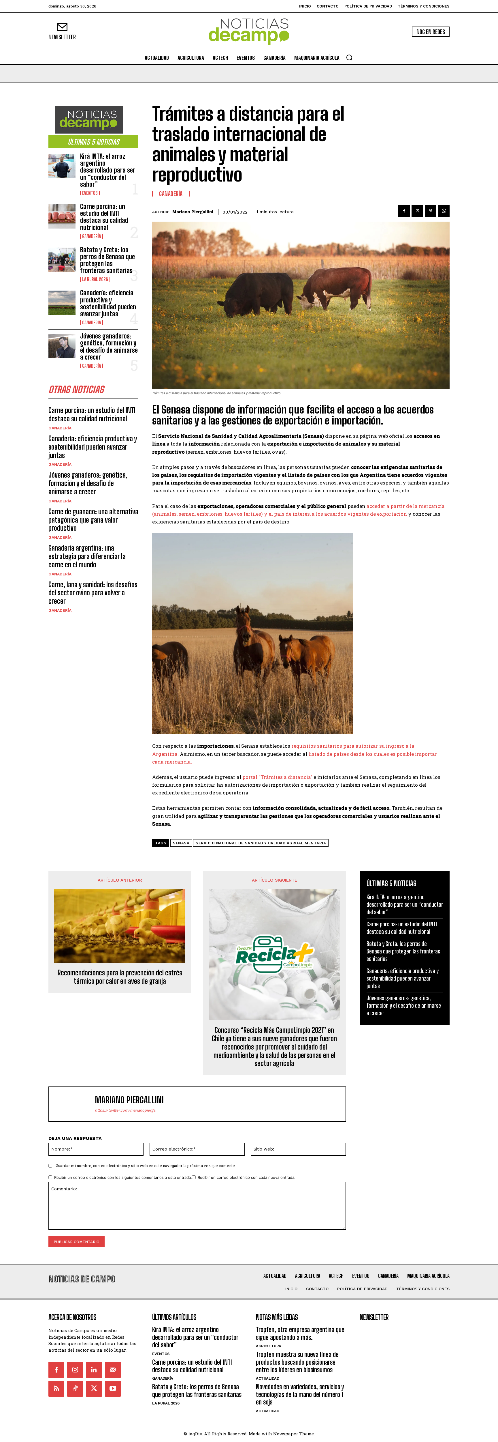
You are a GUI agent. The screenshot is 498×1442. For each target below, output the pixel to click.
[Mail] (113, 1370)
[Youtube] (113, 1389)
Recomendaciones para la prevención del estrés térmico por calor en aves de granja (120, 977)
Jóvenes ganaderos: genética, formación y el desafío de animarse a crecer (109, 346)
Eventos (90, 193)
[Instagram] (75, 1370)
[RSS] (56, 1389)
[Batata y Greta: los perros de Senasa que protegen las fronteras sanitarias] (62, 260)
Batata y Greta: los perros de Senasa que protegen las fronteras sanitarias (107, 260)
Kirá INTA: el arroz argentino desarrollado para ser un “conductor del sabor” (107, 170)
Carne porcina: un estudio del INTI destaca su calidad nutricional (104, 217)
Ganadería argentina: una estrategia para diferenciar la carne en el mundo (87, 556)
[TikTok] (75, 1389)
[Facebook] (404, 211)
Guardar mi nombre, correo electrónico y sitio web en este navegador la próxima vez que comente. (146, 1165)
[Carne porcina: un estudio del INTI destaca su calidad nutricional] (62, 216)
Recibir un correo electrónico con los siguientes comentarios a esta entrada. (123, 1177)
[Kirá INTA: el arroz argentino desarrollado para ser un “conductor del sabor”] (62, 166)
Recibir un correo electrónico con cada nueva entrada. (246, 1177)
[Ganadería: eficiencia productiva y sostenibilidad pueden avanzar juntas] (62, 303)
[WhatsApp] (444, 211)
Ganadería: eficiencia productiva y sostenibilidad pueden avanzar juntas (108, 303)
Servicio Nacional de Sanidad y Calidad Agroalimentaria (261, 843)
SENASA (181, 843)
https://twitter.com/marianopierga (125, 1110)
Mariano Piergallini (192, 211)
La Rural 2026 (95, 279)
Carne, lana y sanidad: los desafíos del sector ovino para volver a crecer (92, 592)
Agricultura (268, 1346)
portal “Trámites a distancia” (277, 777)
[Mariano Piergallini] (74, 1104)
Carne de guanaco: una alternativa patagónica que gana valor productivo (93, 519)
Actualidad (267, 1378)
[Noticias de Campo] (249, 31)
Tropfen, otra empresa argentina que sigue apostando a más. (300, 1333)
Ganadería (91, 236)
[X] (417, 211)
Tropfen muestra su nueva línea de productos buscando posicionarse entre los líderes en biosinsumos (297, 1362)
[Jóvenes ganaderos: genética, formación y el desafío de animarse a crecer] (62, 346)
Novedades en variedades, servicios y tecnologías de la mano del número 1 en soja (300, 1394)
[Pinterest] (430, 211)
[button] (349, 57)
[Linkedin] (94, 1370)
